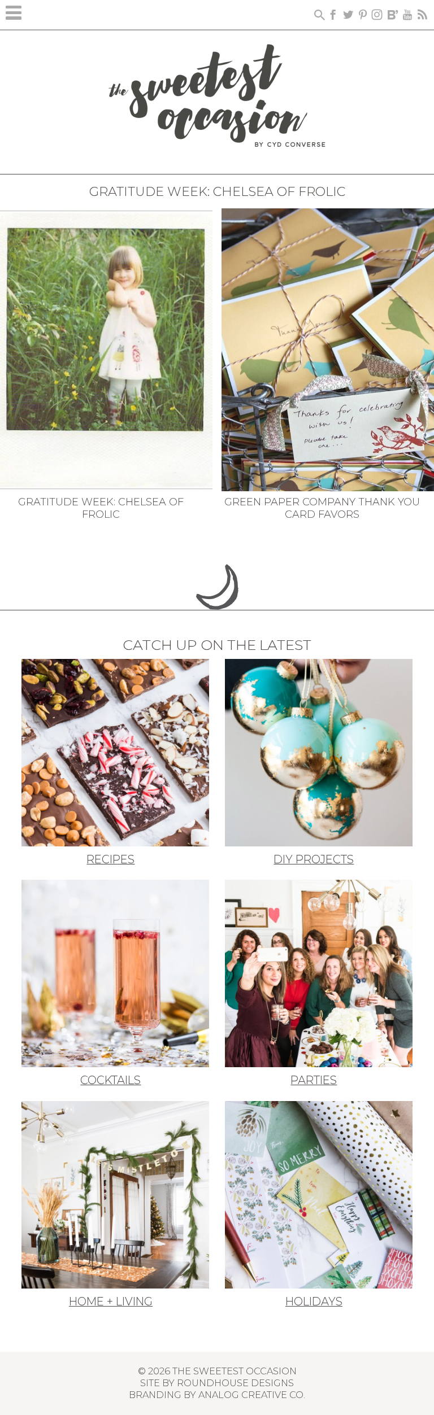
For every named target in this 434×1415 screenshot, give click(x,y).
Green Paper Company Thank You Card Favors (322, 508)
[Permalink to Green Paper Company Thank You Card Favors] (328, 348)
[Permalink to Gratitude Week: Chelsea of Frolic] (106, 348)
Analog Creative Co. (251, 1394)
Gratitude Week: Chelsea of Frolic (101, 508)
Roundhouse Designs (235, 1382)
